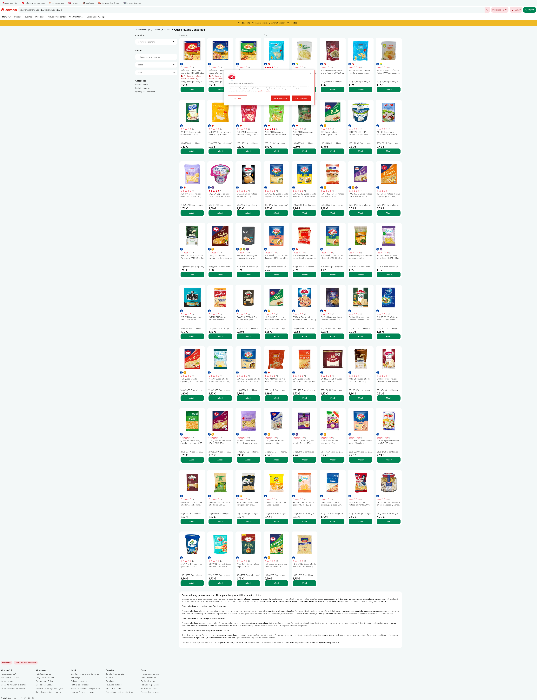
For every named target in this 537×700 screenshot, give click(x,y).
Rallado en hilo (142, 84)
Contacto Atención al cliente (13, 684)
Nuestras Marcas (76, 17)
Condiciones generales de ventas (85, 674)
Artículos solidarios (114, 688)
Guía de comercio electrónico (48, 692)
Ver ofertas (292, 23)
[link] (26, 662)
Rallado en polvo (142, 88)
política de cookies (264, 91)
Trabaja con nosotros (10, 677)
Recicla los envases (149, 688)
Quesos (167, 29)
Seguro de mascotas (149, 692)
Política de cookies (79, 681)
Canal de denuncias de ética (13, 688)
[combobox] (251, 9)
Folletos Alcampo (43, 674)
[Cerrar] (311, 73)
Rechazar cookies (280, 98)
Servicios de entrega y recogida (49, 688)
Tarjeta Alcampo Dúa (115, 674)
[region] (269, 88)
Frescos (157, 29)
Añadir (192, 89)
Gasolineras (111, 681)
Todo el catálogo (142, 29)
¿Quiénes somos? (8, 674)
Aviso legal (75, 677)
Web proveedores (148, 677)
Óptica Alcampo (148, 681)
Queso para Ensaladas (145, 91)
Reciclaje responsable (150, 684)
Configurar (237, 98)
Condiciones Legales (44, 684)
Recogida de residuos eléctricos (119, 692)
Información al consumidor (82, 692)
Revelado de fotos (114, 684)
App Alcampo (7, 681)
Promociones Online (44, 681)
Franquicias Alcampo (150, 674)
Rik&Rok (109, 677)
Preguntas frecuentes (45, 677)
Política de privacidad (80, 684)
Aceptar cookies (301, 98)
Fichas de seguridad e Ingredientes (86, 688)
